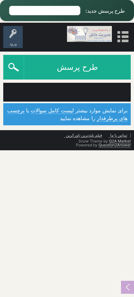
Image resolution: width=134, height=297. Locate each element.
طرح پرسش (77, 67)
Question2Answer (115, 144)
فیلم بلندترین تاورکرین (84, 135)
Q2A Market (120, 141)
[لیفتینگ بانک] (89, 34)
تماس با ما (118, 135)
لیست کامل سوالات (52, 110)
